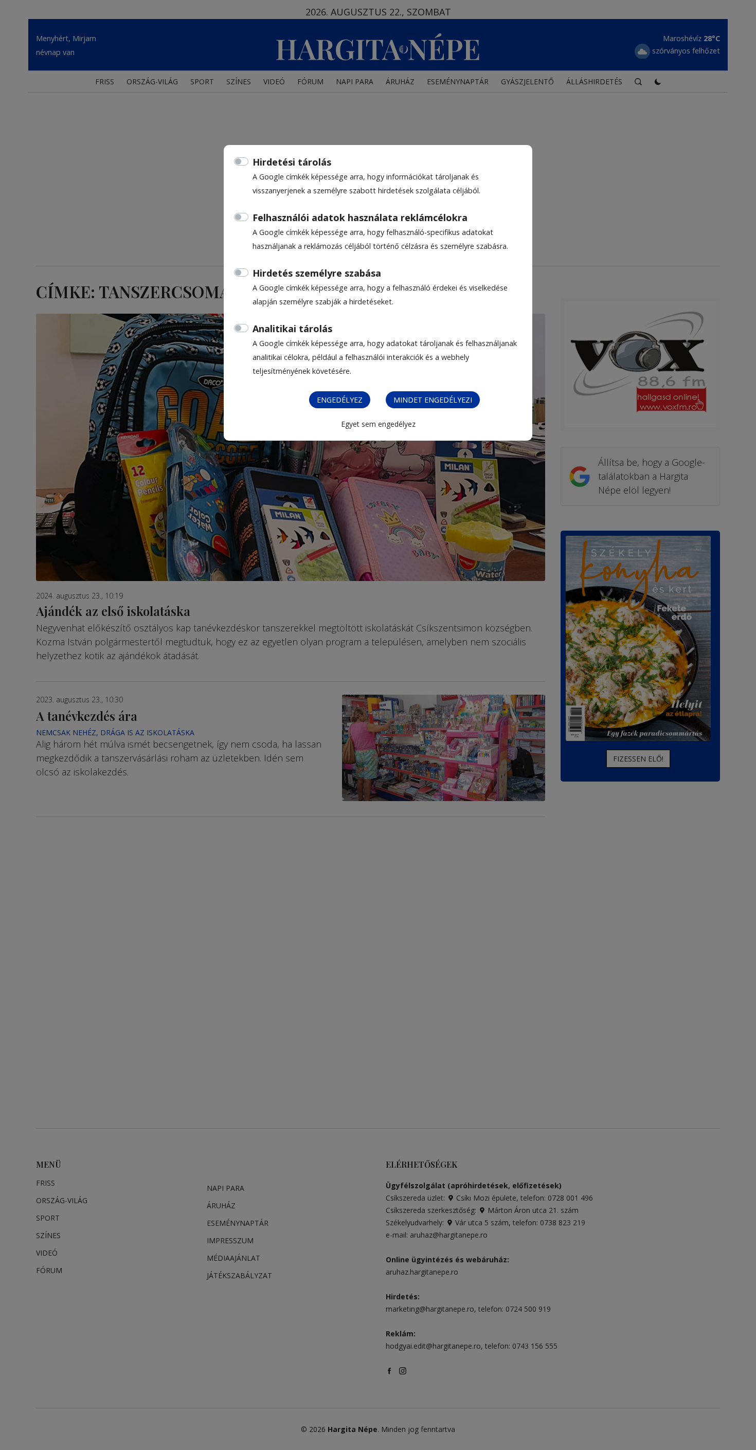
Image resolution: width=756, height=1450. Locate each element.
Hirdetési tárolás (292, 162)
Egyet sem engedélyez (378, 424)
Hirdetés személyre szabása (317, 273)
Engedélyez (340, 400)
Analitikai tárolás (292, 328)
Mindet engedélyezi (432, 400)
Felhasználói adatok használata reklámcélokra (360, 217)
